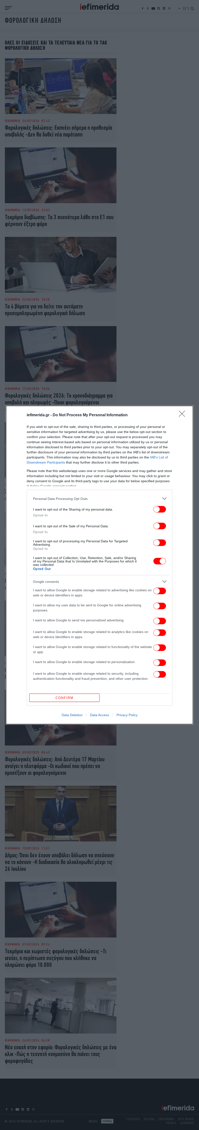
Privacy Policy (127, 715)
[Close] (183, 415)
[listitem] (99, 498)
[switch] (159, 509)
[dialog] (99, 565)
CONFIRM (65, 698)
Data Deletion (72, 715)
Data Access (99, 715)
